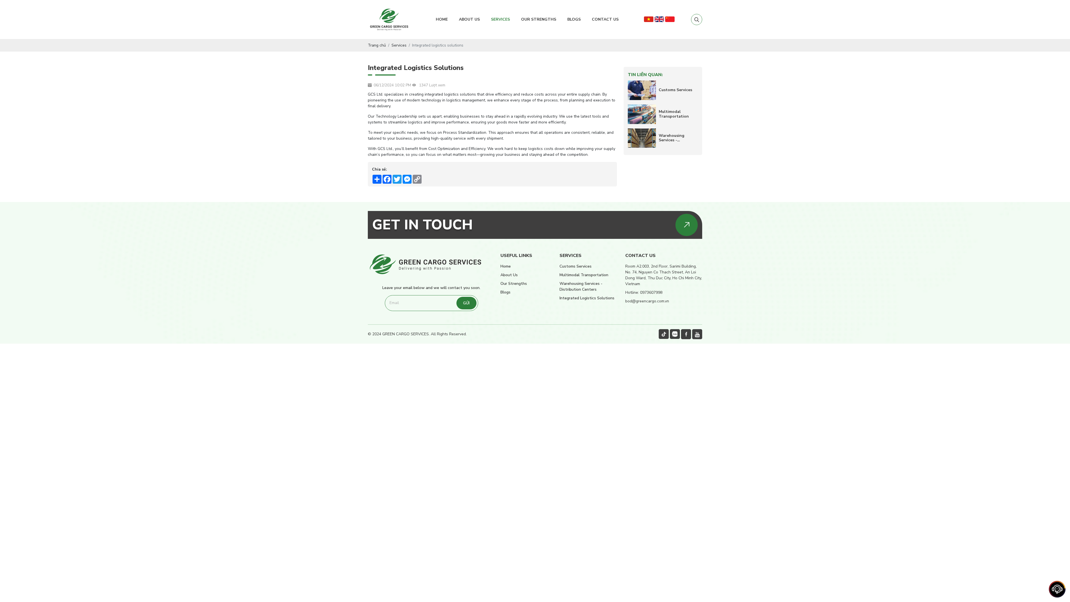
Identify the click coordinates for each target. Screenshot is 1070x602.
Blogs (574, 19)
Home (442, 19)
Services (500, 19)
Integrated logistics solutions (587, 298)
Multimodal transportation (674, 114)
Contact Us (605, 19)
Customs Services (675, 90)
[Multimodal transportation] (642, 114)
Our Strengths (538, 19)
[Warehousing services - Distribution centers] (642, 138)
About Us (469, 19)
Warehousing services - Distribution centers (671, 138)
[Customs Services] (642, 90)
